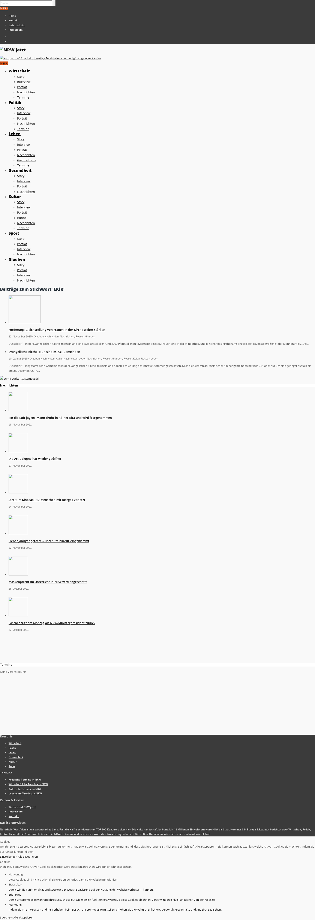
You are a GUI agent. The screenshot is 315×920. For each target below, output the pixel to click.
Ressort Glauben (85, 336)
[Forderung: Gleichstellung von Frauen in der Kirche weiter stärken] (25, 322)
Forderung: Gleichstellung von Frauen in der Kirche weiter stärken (57, 330)
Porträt (22, 87)
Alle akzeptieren (28, 857)
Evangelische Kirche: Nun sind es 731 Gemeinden (44, 352)
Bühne (22, 218)
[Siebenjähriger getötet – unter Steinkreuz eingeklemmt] (18, 533)
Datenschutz (17, 25)
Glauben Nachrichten (46, 336)
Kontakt (14, 20)
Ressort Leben (149, 358)
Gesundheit (20, 170)
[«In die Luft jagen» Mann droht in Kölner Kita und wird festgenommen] (18, 410)
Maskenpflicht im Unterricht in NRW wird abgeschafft (48, 582)
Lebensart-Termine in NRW (25, 793)
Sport (14, 233)
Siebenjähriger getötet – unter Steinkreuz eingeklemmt (49, 541)
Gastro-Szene (26, 160)
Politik (15, 102)
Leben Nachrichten (90, 358)
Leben (15, 133)
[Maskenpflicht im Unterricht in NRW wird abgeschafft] (18, 574)
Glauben (17, 259)
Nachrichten (26, 92)
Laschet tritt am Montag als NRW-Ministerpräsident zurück (52, 623)
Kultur (15, 196)
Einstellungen (9, 857)
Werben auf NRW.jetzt (22, 807)
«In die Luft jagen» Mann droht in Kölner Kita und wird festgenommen (60, 418)
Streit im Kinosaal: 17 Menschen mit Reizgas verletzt (47, 500)
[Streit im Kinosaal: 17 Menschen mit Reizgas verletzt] (18, 492)
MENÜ (4, 8)
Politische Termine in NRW (25, 779)
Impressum (15, 29)
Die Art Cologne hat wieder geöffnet (35, 459)
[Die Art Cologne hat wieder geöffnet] (18, 451)
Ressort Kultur (131, 358)
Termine (23, 97)
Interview (23, 82)
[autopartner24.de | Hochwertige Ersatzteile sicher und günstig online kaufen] (50, 58)
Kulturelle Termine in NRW (25, 789)
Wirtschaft (19, 70)
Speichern (6, 917)
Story (20, 77)
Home (12, 16)
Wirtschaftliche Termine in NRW (28, 784)
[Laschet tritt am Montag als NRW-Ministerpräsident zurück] (18, 615)
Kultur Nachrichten (67, 358)
